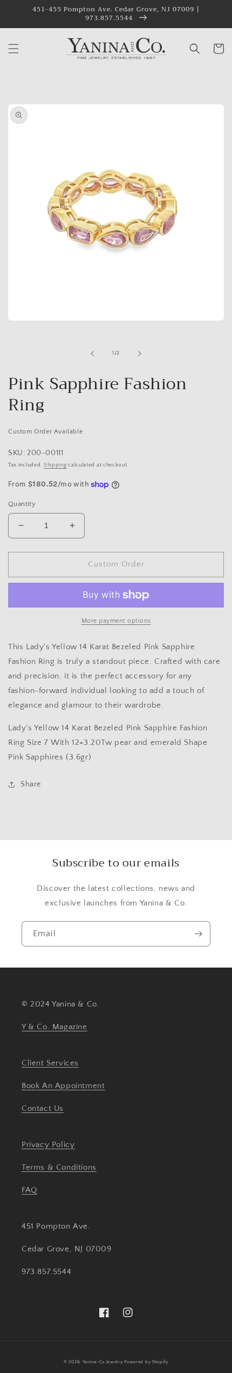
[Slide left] (92, 353)
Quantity (22, 504)
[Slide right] (140, 353)
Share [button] (31, 784)
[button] (13, 49)
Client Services (50, 1063)
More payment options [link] (116, 620)
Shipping (55, 465)
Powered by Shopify (146, 1361)
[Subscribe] (198, 934)
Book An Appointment (63, 1085)
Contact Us (43, 1108)
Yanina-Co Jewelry (103, 1361)
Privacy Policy (48, 1144)
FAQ (29, 1190)
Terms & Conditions (59, 1167)
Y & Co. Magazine (54, 1026)
